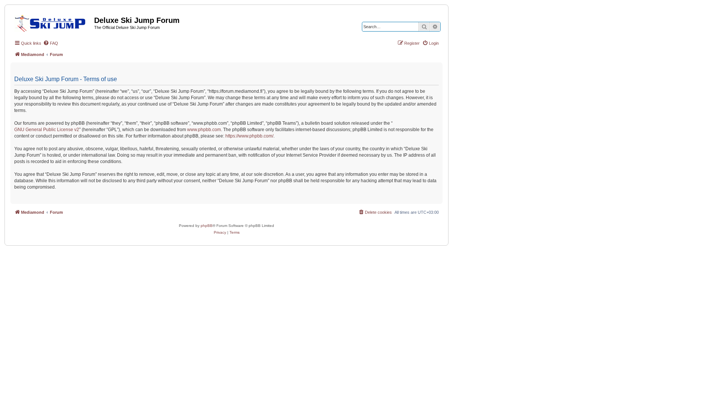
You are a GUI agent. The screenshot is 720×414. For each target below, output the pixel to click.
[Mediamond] (52, 22)
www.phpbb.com (204, 129)
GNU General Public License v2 (46, 129)
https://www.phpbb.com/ (249, 136)
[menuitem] (50, 43)
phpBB (207, 226)
